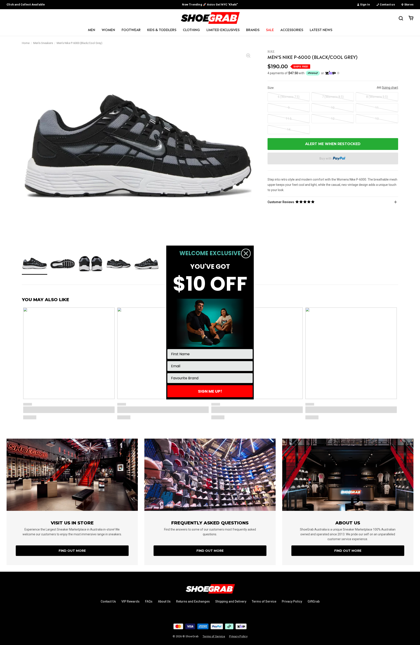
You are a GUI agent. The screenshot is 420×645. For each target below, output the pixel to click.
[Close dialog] (246, 253)
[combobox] (208, 378)
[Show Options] (248, 378)
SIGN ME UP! (210, 391)
